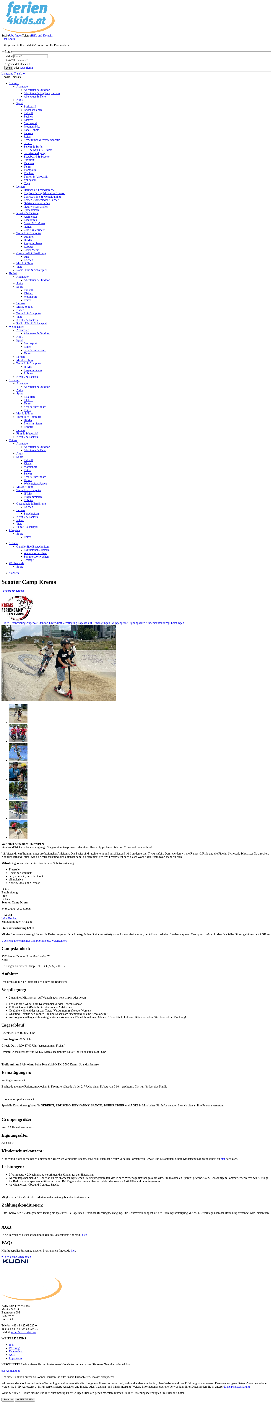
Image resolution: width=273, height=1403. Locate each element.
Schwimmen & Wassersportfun (42, 139)
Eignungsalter (137, 622)
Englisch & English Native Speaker (44, 193)
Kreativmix (30, 220)
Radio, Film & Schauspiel (31, 270)
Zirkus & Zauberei (35, 230)
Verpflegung (70, 622)
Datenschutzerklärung (237, 1386)
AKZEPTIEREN (24, 1399)
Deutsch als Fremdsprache (39, 189)
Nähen (28, 226)
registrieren (26, 67)
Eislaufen (29, 396)
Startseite (14, 572)
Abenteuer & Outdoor (37, 89)
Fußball (28, 113)
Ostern (13, 440)
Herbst (13, 273)
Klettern (28, 119)
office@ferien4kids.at (23, 1332)
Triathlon (29, 173)
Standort (43, 622)
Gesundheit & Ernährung (31, 253)
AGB (12, 1354)
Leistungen (177, 622)
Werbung (14, 1348)
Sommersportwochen (36, 556)
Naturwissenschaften (36, 206)
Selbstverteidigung (35, 153)
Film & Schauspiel (27, 433)
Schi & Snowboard (35, 350)
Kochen (28, 260)
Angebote (32, 622)
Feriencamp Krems (12, 590)
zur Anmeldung (10, 1370)
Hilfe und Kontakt (41, 35)
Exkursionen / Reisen (36, 549)
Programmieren (33, 243)
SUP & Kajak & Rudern (38, 149)
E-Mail (8, 56)
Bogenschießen (33, 109)
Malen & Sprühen (34, 223)
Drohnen (29, 236)
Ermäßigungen (101, 622)
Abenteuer (22, 86)
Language (13, 73)
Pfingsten (14, 530)
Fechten (28, 116)
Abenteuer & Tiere (35, 96)
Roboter (28, 246)
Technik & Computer (28, 233)
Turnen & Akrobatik (36, 176)
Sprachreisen (31, 209)
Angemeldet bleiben (16, 64)
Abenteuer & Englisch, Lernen (42, 93)
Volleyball (30, 179)
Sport (19, 103)
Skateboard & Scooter (37, 156)
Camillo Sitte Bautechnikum (32, 546)
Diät (26, 256)
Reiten (27, 136)
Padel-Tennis (31, 129)
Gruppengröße (119, 622)
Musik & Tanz (24, 263)
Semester (14, 380)
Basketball (30, 106)
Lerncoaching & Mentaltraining (42, 196)
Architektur (30, 216)
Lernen (20, 186)
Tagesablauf (85, 622)
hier (84, 1234)
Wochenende (16, 563)
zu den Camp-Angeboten (16, 1256)
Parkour (28, 133)
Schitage (29, 559)
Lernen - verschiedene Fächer (41, 199)
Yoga (27, 183)
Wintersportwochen (35, 553)
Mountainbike (32, 126)
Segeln (28, 473)
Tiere (19, 266)
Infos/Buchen (9, 918)
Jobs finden (15, 35)
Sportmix (29, 159)
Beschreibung (17, 622)
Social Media (31, 250)
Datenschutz (16, 1351)
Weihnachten (16, 326)
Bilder (5, 622)
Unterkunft (55, 622)
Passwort (10, 60)
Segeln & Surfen (33, 146)
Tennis (28, 166)
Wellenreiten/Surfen (35, 483)
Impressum (15, 1358)
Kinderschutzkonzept (157, 622)
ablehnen (8, 1399)
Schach (28, 143)
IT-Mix (28, 240)
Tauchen (29, 163)
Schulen (13, 543)
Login (8, 38)
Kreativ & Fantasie (27, 213)
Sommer (14, 83)
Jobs (11, 1344)
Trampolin (30, 169)
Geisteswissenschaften (37, 203)
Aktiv (19, 99)
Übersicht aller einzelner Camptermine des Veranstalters (34, 940)
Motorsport (30, 123)
